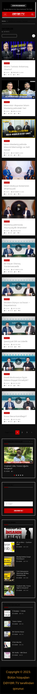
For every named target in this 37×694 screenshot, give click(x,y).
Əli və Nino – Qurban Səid (24, 543)
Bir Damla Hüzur (18, 632)
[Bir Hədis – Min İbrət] (7, 655)
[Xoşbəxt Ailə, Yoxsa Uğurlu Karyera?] (9, 590)
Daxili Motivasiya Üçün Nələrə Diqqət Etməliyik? (16, 379)
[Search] (32, 14)
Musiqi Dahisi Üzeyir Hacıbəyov (23, 558)
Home (4, 21)
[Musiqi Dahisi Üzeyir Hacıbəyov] (9, 561)
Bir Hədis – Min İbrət (19, 653)
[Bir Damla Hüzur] (7, 634)
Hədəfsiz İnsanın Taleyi (17, 534)
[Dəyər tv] (18, 14)
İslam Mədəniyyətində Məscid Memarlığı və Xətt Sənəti (17, 147)
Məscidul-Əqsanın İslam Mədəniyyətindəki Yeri (16, 107)
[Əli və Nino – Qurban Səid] (9, 547)
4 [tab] (20, 475)
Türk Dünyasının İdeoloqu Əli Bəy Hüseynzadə (22, 573)
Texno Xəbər (17, 621)
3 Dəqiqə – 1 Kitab (18, 611)
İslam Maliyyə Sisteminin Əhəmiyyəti (16, 187)
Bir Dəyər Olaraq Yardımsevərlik (12, 265)
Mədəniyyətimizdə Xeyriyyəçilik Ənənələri (15, 226)
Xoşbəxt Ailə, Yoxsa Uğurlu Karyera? (16, 467)
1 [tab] (14, 475)
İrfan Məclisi (16, 642)
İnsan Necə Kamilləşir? (15, 416)
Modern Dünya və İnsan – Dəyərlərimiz (17, 304)
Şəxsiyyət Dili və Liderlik (16, 341)
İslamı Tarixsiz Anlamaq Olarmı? (16, 68)
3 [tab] (18, 475)
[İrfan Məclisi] (7, 645)
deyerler (6, 63)
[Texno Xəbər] (7, 624)
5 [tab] (22, 475)
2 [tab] (16, 475)
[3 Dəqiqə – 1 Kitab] (7, 614)
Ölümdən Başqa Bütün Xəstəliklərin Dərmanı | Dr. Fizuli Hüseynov (18, 9)
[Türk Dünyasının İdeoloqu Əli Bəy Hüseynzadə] (9, 576)
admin (7, 72)
